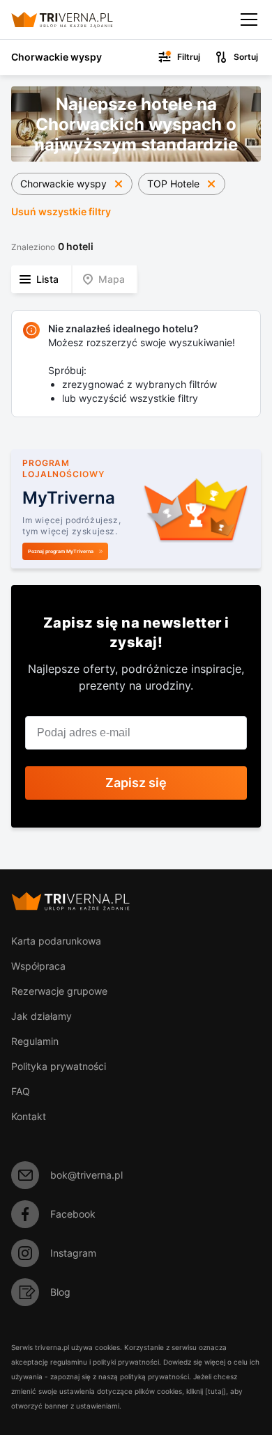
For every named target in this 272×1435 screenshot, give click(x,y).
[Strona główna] (73, 19)
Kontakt (28, 1116)
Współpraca (38, 966)
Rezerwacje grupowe (59, 991)
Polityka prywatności (58, 1066)
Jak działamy (41, 1016)
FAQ (20, 1091)
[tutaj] (215, 1391)
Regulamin (35, 1041)
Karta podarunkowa (56, 941)
